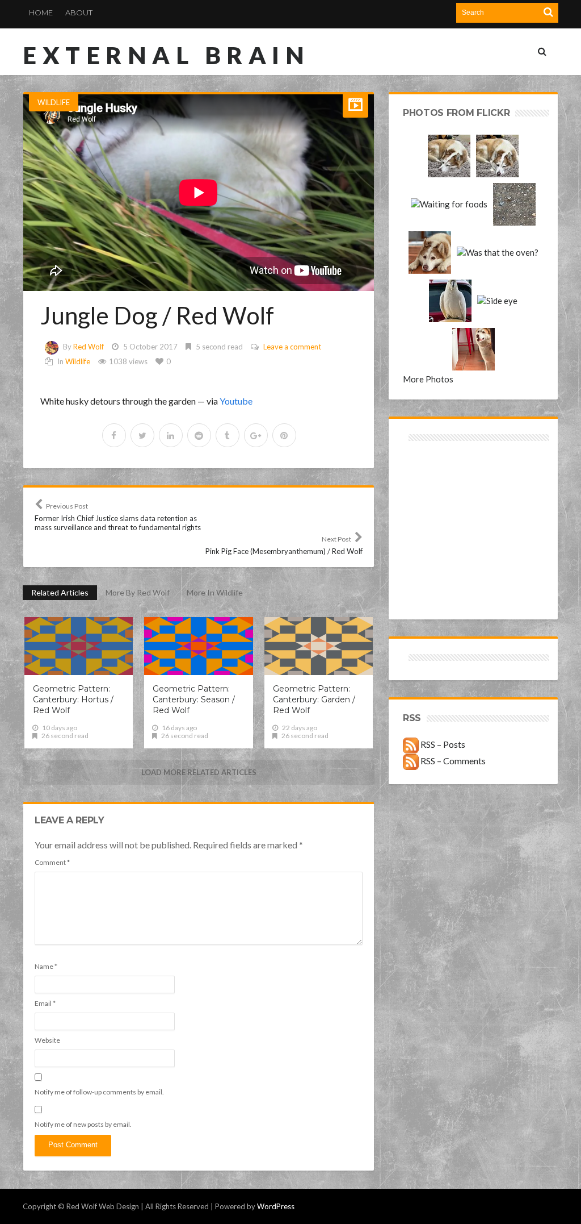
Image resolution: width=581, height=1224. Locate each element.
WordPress (275, 1206)
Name (46, 966)
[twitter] (142, 435)
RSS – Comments (452, 760)
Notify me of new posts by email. (83, 1124)
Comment (52, 862)
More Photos (428, 379)
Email (45, 1003)
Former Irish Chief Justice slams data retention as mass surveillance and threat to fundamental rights (118, 517)
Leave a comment (292, 346)
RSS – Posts (442, 744)
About (78, 12)
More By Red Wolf (138, 592)
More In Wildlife (215, 592)
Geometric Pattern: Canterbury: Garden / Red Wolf (314, 699)
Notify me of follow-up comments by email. (99, 1092)
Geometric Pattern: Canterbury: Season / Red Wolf (194, 699)
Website (47, 1040)
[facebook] (114, 435)
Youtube (236, 400)
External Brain (166, 55)
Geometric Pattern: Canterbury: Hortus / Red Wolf (73, 699)
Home (41, 12)
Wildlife (53, 102)
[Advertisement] (438, 484)
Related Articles (60, 592)
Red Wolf (88, 346)
